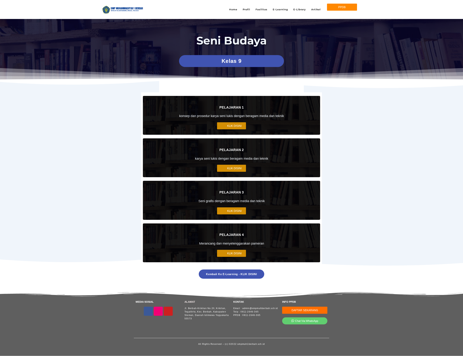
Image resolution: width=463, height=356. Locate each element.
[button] (342, 7)
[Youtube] (168, 311)
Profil (246, 9)
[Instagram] (158, 311)
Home (233, 9)
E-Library (299, 9)
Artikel (316, 9)
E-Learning (280, 9)
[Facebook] (148, 311)
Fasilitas (261, 9)
